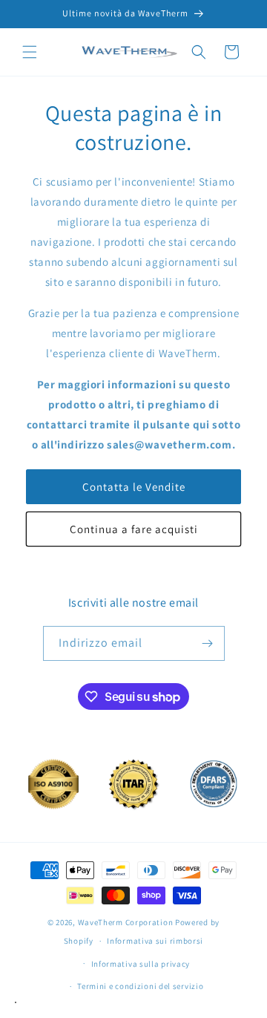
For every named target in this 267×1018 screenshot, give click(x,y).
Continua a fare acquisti (134, 529)
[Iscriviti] (207, 643)
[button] (29, 52)
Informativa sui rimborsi (155, 941)
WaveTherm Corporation (126, 922)
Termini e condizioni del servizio (140, 986)
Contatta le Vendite (133, 487)
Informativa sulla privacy (141, 964)
